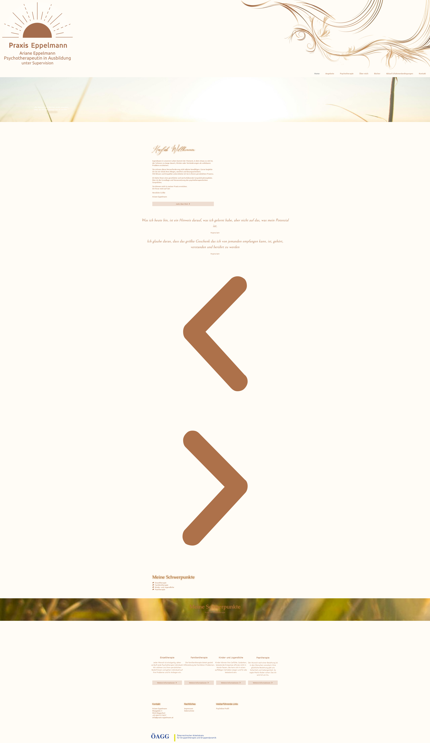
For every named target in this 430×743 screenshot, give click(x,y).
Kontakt (422, 73)
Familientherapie (199, 657)
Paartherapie (262, 657)
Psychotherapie (347, 73)
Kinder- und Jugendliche (231, 657)
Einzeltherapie (167, 657)
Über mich (363, 73)
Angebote (329, 73)
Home (317, 73)
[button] (215, 334)
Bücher (377, 73)
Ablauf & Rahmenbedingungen (399, 73)
